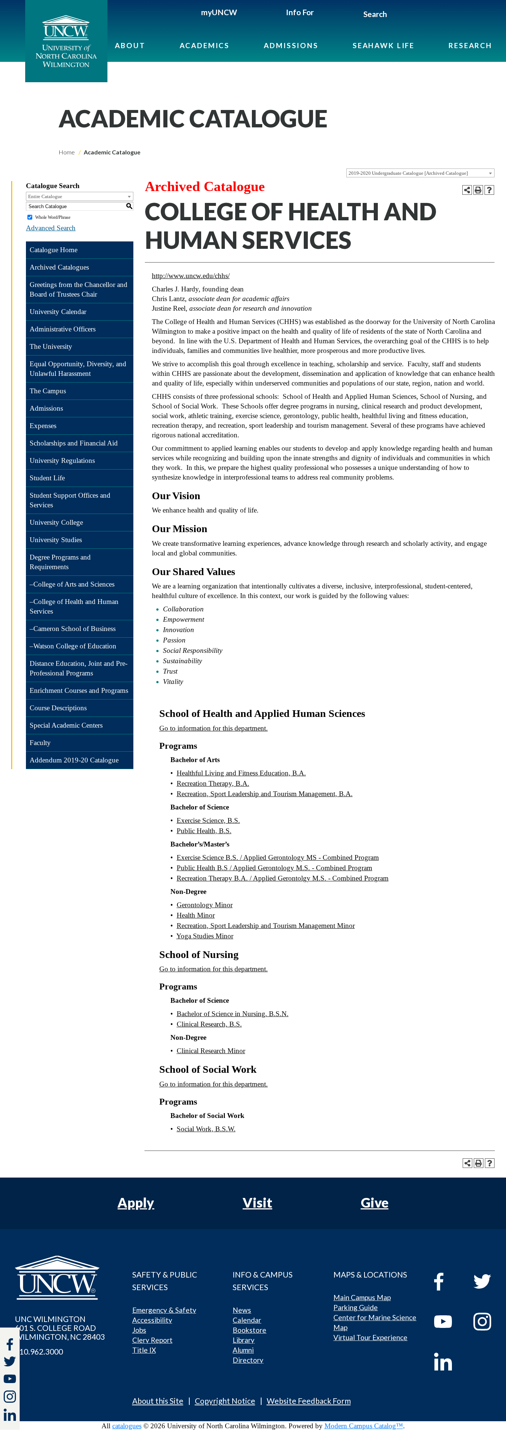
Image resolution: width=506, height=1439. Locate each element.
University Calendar (58, 311)
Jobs (139, 1330)
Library (243, 1340)
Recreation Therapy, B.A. (213, 783)
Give (375, 1202)
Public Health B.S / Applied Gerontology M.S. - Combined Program (274, 868)
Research (470, 45)
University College (56, 522)
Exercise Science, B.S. (208, 820)
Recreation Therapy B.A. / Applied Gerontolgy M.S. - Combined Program (283, 878)
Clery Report (152, 1340)
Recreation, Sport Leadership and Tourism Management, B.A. (265, 794)
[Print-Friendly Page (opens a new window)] (478, 190)
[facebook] (448, 1282)
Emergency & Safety (164, 1310)
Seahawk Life (384, 45)
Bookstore (249, 1330)
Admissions (291, 45)
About (130, 45)
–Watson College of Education (73, 646)
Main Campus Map (362, 1297)
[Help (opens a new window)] (489, 190)
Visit (257, 1202)
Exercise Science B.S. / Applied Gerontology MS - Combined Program (278, 857)
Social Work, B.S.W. (206, 1129)
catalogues (127, 1426)
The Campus (48, 391)
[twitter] (10, 1362)
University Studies (56, 540)
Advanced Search (51, 228)
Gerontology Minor (205, 905)
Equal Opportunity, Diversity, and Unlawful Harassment (78, 368)
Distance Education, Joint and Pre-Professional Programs (78, 668)
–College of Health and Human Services (74, 606)
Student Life (47, 478)
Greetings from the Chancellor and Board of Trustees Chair (78, 289)
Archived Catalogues (59, 267)
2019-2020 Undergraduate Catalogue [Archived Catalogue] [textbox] (408, 173)
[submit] (395, 15)
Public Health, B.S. (204, 831)
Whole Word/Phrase (52, 217)
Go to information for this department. (213, 728)
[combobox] (420, 172)
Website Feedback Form (309, 1400)
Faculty (40, 743)
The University (51, 346)
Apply (135, 1202)
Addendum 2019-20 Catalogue (74, 760)
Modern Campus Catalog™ (363, 1426)
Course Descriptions (58, 708)
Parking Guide (355, 1307)
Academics (205, 45)
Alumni (243, 1350)
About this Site (157, 1400)
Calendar (247, 1320)
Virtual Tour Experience (370, 1337)
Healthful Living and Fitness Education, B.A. (241, 773)
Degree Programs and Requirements (60, 562)
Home (67, 152)
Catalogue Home (53, 250)
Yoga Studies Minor (204, 936)
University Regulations (62, 460)
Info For (300, 12)
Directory (248, 1360)
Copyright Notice (225, 1400)
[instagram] (10, 1396)
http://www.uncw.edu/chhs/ (191, 276)
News (242, 1310)
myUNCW (219, 12)
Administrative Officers (63, 329)
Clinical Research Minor (211, 1051)
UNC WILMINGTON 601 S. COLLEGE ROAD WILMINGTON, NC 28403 (60, 1328)
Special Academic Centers (66, 725)
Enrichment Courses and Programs (79, 690)
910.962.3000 (39, 1351)
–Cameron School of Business (73, 628)
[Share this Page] (467, 190)
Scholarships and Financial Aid (74, 443)
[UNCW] (66, 41)
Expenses (43, 426)
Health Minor (196, 915)
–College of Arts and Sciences (72, 584)
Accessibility (152, 1320)
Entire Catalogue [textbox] (45, 196)
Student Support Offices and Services (70, 500)
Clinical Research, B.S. (209, 1024)
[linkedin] (448, 1361)
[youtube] (448, 1322)
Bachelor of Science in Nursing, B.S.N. (233, 1014)
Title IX (144, 1350)
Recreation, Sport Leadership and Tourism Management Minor (266, 925)
